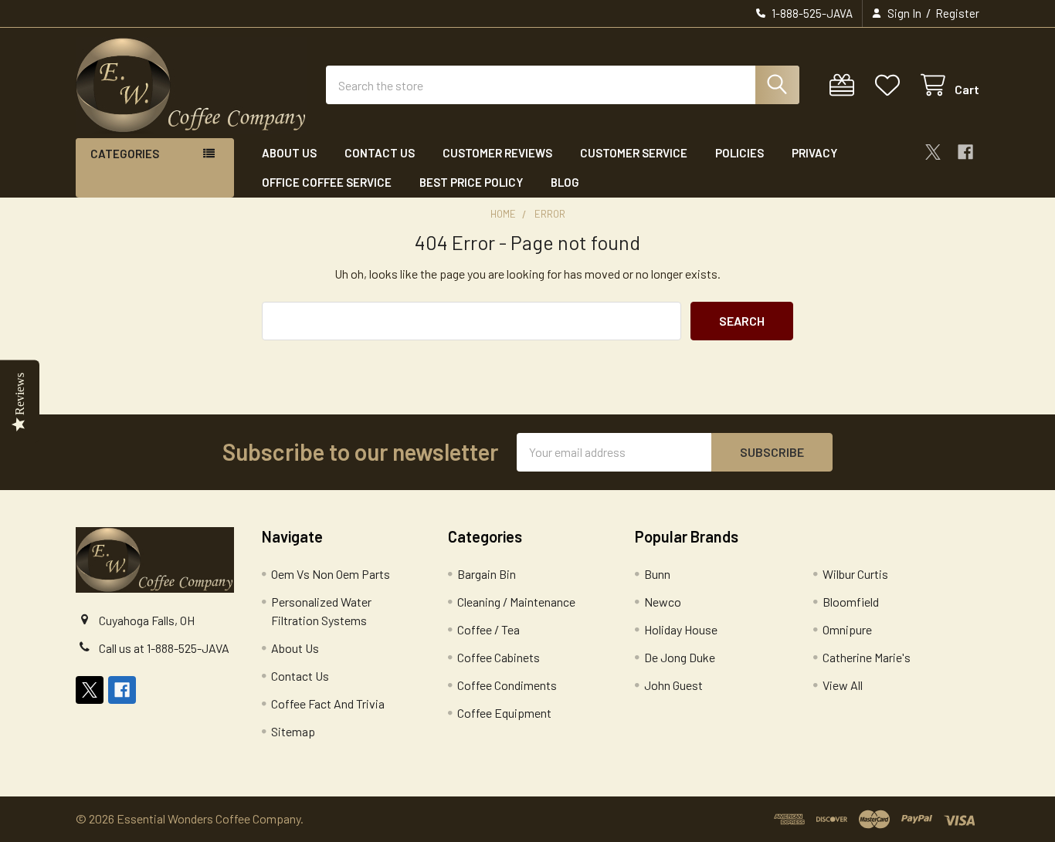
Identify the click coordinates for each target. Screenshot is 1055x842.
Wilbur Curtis (855, 573)
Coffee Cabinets (498, 657)
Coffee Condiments (507, 685)
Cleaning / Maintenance (516, 601)
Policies (739, 153)
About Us (289, 153)
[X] (933, 152)
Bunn (657, 573)
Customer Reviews (497, 153)
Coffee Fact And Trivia (328, 703)
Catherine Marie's (867, 657)
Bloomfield (851, 601)
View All (843, 685)
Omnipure (847, 629)
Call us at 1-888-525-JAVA (164, 648)
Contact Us (379, 153)
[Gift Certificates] (845, 85)
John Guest (673, 685)
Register (957, 13)
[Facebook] (965, 152)
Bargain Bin (486, 573)
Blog (565, 182)
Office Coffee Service (327, 182)
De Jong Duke (679, 657)
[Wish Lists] (891, 85)
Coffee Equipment (504, 712)
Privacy (814, 153)
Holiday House (680, 629)
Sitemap (293, 731)
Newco (662, 601)
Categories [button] (124, 154)
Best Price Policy (471, 182)
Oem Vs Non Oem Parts (330, 573)
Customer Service (633, 153)
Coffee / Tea (488, 629)
